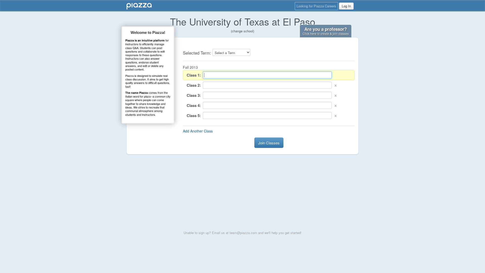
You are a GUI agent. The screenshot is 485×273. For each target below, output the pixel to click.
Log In (346, 6)
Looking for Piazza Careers (316, 6)
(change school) (242, 31)
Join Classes (269, 142)
